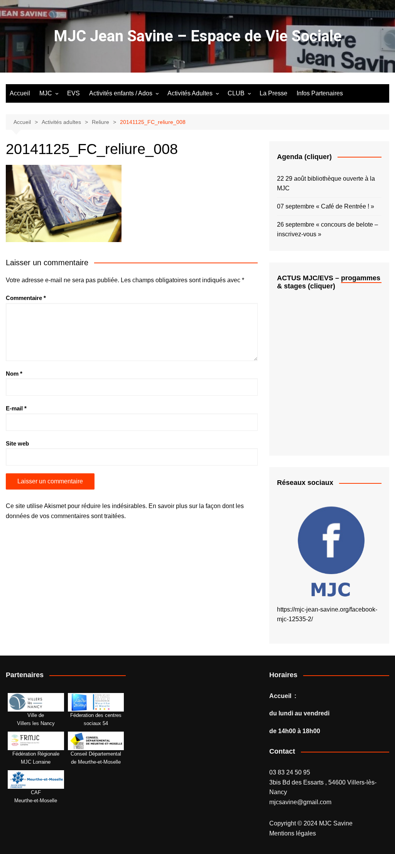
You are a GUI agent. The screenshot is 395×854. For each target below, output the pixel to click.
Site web (17, 443)
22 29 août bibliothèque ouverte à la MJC (326, 183)
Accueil (20, 93)
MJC (45, 93)
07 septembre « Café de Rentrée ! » (325, 206)
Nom (14, 373)
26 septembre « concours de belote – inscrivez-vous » (327, 229)
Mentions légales (292, 833)
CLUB (236, 93)
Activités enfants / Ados (120, 93)
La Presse (273, 93)
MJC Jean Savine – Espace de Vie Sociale (198, 36)
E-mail (16, 408)
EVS (73, 93)
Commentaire (26, 298)
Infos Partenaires (320, 93)
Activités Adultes (190, 93)
